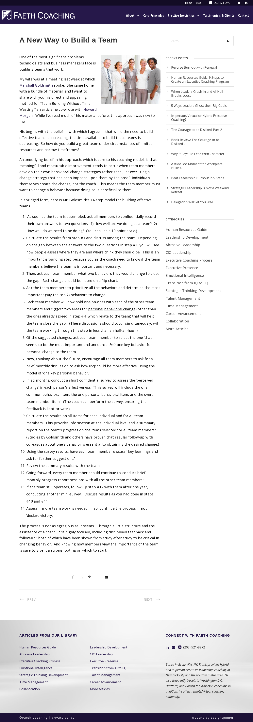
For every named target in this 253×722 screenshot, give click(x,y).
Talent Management (183, 298)
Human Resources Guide (186, 229)
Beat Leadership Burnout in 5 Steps (197, 178)
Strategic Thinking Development (193, 290)
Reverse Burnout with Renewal (194, 67)
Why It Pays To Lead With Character (197, 154)
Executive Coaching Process (189, 260)
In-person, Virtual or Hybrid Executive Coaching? (199, 117)
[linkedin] (246, 3)
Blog (198, 3)
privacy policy (63, 717)
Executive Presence (182, 267)
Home (188, 3)
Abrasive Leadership (183, 244)
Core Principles (153, 15)
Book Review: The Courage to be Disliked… (195, 142)
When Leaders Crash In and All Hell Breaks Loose (197, 93)
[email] (239, 3)
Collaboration (177, 321)
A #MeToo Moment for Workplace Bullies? (197, 166)
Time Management (182, 305)
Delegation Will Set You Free (192, 202)
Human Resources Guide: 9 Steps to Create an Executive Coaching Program (200, 79)
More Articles (177, 328)
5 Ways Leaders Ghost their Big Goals (199, 105)
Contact (243, 15)
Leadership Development (187, 237)
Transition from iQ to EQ (187, 283)
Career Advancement (183, 313)
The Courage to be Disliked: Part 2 (196, 130)
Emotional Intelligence (185, 275)
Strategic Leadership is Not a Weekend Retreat (200, 190)
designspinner (222, 717)
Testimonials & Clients (218, 15)
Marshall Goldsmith (36, 85)
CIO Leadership (179, 252)
